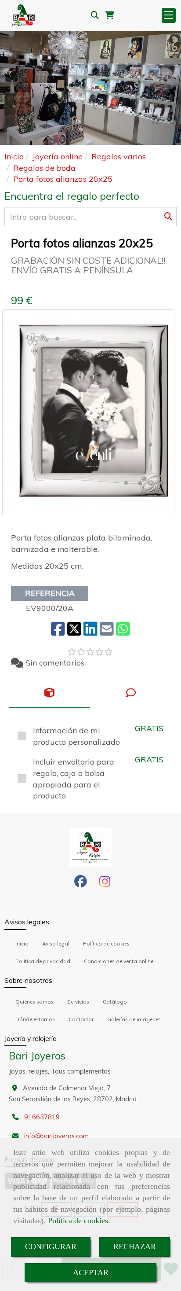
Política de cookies (78, 1220)
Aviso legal (55, 943)
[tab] (49, 693)
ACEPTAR (91, 1272)
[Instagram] (105, 884)
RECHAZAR (134, 1246)
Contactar (81, 1019)
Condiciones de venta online (118, 961)
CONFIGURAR (50, 1246)
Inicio (22, 943)
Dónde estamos (35, 1019)
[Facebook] (80, 884)
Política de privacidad (42, 961)
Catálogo (115, 1001)
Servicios (78, 1001)
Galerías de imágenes (134, 1019)
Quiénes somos (34, 1001)
